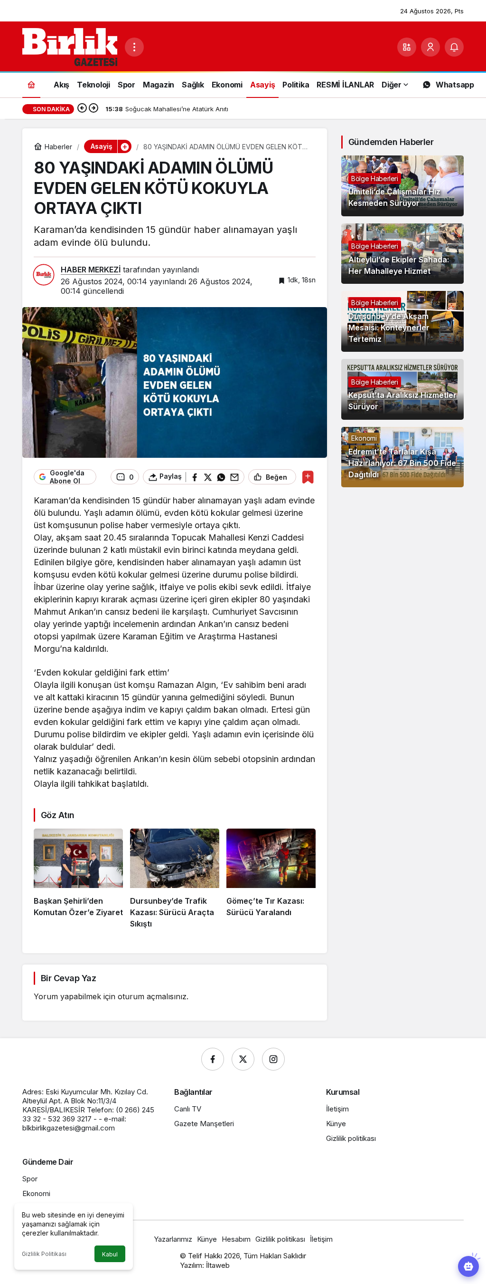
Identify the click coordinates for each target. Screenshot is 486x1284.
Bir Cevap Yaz (68, 978)
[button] (406, 47)
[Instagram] (273, 1059)
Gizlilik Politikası (44, 1253)
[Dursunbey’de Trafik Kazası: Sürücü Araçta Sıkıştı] (174, 879)
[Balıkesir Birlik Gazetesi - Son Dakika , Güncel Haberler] (69, 46)
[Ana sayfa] (31, 84)
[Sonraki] (93, 108)
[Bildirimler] (454, 47)
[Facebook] (212, 1059)
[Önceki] (82, 108)
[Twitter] (243, 1059)
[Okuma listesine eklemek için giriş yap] (308, 477)
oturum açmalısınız (152, 996)
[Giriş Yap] (430, 47)
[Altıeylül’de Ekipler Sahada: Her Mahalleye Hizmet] (402, 253)
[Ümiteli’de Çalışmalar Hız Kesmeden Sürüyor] (402, 185)
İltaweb (218, 1265)
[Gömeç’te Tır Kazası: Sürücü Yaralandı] (271, 879)
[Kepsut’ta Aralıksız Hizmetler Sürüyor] (402, 389)
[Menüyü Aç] (134, 47)
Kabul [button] (110, 1254)
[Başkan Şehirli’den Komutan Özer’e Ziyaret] (78, 879)
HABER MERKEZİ (91, 269)
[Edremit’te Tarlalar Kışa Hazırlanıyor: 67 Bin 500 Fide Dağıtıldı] (402, 457)
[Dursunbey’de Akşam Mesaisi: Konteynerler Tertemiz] (402, 321)
